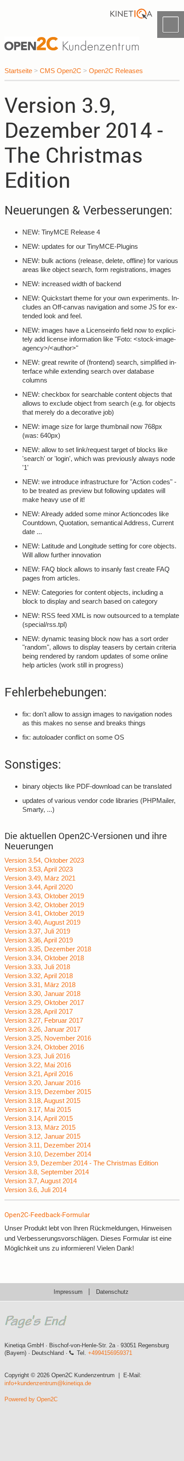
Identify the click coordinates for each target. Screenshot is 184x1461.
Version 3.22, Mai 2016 (37, 1065)
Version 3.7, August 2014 (40, 1181)
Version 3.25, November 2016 (47, 1038)
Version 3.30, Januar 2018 (42, 993)
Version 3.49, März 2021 (39, 878)
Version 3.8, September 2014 (46, 1172)
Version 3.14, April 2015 (38, 1118)
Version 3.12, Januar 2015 (42, 1136)
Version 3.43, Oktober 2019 (44, 896)
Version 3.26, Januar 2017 (42, 1029)
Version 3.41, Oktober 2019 (44, 913)
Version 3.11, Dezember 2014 (47, 1145)
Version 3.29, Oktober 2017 (44, 1002)
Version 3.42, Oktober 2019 (44, 905)
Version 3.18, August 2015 (42, 1100)
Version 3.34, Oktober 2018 (44, 958)
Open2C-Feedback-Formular (47, 1214)
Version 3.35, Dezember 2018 (47, 949)
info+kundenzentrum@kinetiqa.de (47, 1383)
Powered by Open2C (31, 1399)
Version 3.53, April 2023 (38, 869)
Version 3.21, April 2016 (38, 1074)
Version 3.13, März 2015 (39, 1127)
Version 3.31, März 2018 (39, 984)
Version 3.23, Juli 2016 (37, 1056)
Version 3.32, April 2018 (38, 975)
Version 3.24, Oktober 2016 (44, 1047)
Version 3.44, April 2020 (38, 887)
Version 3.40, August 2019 (42, 922)
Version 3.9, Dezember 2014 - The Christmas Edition (81, 1163)
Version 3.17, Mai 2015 (37, 1109)
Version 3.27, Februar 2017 (43, 1020)
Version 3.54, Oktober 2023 (44, 860)
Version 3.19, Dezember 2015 (47, 1091)
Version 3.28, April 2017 (38, 1011)
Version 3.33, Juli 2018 (37, 967)
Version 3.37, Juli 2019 (37, 931)
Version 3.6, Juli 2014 (35, 1189)
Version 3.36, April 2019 (38, 940)
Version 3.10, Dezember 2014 (47, 1154)
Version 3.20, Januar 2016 (42, 1082)
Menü (171, 24)
